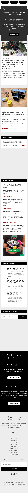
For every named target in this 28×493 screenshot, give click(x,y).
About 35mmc (14, 438)
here (23, 145)
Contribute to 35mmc (14, 442)
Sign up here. (7, 208)
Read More (5, 81)
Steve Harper (11, 279)
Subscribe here (14, 377)
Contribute (5, 2)
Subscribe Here (14, 34)
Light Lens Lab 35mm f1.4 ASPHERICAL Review (15, 294)
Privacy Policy (14, 452)
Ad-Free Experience (14, 440)
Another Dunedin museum (15, 269)
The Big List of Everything (14, 450)
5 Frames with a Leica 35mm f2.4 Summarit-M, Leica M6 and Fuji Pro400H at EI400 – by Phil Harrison (13, 63)
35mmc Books (14, 446)
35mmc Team (14, 444)
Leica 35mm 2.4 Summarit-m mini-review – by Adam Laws (13, 113)
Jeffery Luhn (11, 268)
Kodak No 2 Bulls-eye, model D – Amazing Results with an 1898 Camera (15, 280)
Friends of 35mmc (14, 448)
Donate (23, 2)
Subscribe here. (7, 196)
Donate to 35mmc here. (10, 222)
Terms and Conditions (14, 454)
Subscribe (14, 2)
